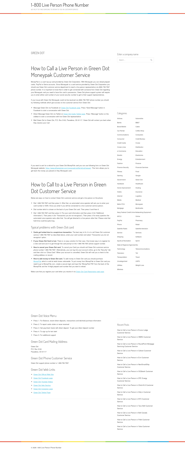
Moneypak (139, 204)
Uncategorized (122, 261)
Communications (123, 135)
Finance (138, 163)
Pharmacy (139, 220)
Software (139, 237)
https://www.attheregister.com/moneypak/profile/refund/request (68, 168)
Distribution (139, 147)
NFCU (119, 216)
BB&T (137, 122)
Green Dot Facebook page (70, 108)
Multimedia (139, 208)
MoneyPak (37, 261)
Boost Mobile (121, 126)
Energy (119, 159)
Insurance (139, 192)
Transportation (122, 257)
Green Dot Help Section (42, 385)
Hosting (138, 188)
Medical (138, 200)
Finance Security (123, 167)
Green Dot (139, 180)
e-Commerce (121, 151)
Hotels (119, 192)
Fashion (120, 163)
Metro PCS (121, 204)
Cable (138, 126)
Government (121, 180)
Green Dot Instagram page (43, 389)
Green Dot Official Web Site (43, 374)
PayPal (119, 220)
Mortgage (120, 208)
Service (119, 232)
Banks (119, 122)
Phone (119, 224)
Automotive (139, 118)
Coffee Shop (140, 131)
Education (139, 151)
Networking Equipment (143, 212)
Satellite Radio (122, 228)
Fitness (119, 171)
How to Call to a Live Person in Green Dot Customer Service (68, 187)
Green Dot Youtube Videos (43, 381)
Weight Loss (140, 265)
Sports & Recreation (124, 241)
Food (137, 171)
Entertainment (140, 159)
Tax (137, 245)
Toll (137, 253)
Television (120, 253)
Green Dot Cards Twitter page (74, 114)
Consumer (120, 139)
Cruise (138, 143)
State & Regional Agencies (126, 245)
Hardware (120, 184)
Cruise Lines (121, 147)
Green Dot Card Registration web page (90, 271)
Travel (138, 257)
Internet (119, 196)
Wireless (120, 269)
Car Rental (121, 131)
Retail (138, 224)
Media (119, 200)
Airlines (119, 118)
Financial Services (142, 167)
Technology (121, 249)
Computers (139, 135)
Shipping (120, 237)
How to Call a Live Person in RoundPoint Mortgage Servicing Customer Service (135, 345)
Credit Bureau (140, 139)
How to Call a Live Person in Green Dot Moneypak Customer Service (70, 71)
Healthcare (139, 184)
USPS (138, 261)
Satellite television (142, 228)
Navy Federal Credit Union (126, 212)
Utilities (119, 265)
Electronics (139, 155)
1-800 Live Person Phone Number (60, 5)
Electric (119, 155)
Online (138, 216)
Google (138, 175)
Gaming (120, 175)
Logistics (139, 196)
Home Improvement (124, 188)
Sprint (138, 241)
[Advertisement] (92, 32)
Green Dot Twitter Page (41, 392)
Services (138, 232)
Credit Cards (121, 143)
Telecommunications (143, 249)
